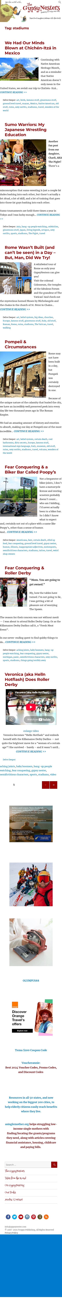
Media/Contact (14, 1200)
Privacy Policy (11, 1233)
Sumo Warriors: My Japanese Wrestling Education (26, 129)
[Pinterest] (33, 1216)
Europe (6, 321)
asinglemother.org (17, 1124)
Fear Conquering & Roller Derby (24, 570)
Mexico (33, 103)
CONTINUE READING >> (13, 92)
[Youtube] (20, 1216)
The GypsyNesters (15, 1171)
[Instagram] (27, 1216)
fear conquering (15, 543)
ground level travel (12, 103)
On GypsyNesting (14, 1185)
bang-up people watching (34, 226)
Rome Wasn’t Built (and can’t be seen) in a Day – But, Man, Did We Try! (30, 252)
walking (7, 328)
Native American (46, 103)
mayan (25, 103)
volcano (43, 449)
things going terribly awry (33, 660)
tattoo (42, 550)
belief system (26, 317)
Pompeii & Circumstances (20, 344)
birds (22, 100)
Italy (44, 321)
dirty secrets (21, 442)
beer (30, 540)
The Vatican (40, 324)
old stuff (51, 321)
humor (6, 547)
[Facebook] (8, 1216)
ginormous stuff (48, 100)
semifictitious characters (15, 550)
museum (41, 446)
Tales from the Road (15, 1178)
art (17, 100)
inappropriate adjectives (31, 547)
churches (48, 317)
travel (41, 107)
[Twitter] (14, 1216)
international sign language (16, 446)
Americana (21, 540)
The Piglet (33, 233)
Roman (6, 324)
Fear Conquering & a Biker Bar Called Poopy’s (30, 469)
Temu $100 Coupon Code (31, 1050)
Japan (23, 230)
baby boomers (37, 650)
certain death (40, 439)
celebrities (53, 226)
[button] (59, 2)
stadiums (32, 107)
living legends (33, 230)
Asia (18, 226)
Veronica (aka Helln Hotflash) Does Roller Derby (27, 679)
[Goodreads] (39, 1216)
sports (14, 233)
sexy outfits (21, 107)
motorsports (50, 547)
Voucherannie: (31, 1063)
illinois (14, 547)
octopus (45, 230)
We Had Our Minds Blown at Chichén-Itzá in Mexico (30, 47)
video (53, 774)
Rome (14, 324)
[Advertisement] (31, 1265)
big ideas (38, 317)
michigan (7, 657)
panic (16, 657)
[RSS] (46, 1216)
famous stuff (33, 100)
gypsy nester (50, 543)
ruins (11, 107)
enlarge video (31, 730)
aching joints (22, 650)
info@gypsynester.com (15, 1227)
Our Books (10, 1193)
